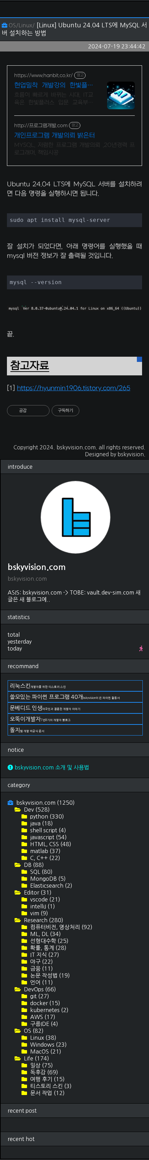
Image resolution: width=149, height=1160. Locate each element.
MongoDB (47, 878)
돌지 (27, 730)
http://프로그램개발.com (41, 126)
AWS (42, 1017)
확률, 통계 (48, 948)
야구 (41, 961)
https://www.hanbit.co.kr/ (43, 75)
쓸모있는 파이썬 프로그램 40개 (65, 697)
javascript (48, 837)
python (46, 816)
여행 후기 (47, 1079)
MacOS (45, 1051)
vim (38, 913)
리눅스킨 (38, 686)
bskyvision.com (76, 447)
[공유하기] (33, 410)
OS (33, 1030)
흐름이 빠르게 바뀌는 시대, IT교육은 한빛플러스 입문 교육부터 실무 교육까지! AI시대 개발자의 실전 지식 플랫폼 (53, 99)
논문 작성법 (49, 975)
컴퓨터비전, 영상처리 (61, 927)
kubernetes (49, 1010)
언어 (41, 982)
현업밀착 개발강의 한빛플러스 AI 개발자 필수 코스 (53, 86)
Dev (36, 809)
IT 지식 (44, 954)
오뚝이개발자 (40, 719)
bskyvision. (131, 454)
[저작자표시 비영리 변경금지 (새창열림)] (88, 410)
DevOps (39, 989)
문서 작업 (47, 1093)
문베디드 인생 (45, 708)
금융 (41, 968)
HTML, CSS (50, 844)
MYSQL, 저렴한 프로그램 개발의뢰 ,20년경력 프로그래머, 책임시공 (74, 149)
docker (44, 1003)
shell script (47, 830)
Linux (42, 1037)
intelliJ (42, 906)
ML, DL (45, 934)
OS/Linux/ (21, 25)
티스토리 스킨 (50, 1086)
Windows (48, 1044)
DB (33, 865)
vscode (44, 899)
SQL (41, 871)
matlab (45, 851)
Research (43, 920)
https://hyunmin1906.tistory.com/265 (73, 388)
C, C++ (44, 858)
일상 (41, 1065)
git (39, 996)
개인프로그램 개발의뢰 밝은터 (54, 135)
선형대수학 (49, 941)
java (41, 823)
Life (36, 1058)
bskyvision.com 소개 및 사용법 (51, 767)
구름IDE (43, 1024)
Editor (37, 892)
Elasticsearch (50, 885)
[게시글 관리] (41, 410)
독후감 (43, 1072)
